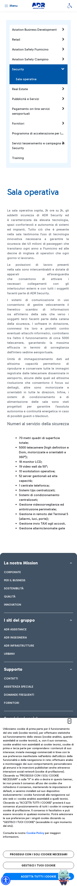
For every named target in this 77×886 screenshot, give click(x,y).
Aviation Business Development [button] (34, 29)
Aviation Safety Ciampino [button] (30, 59)
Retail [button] (16, 39)
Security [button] (18, 69)
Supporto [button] (13, 669)
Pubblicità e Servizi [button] (25, 99)
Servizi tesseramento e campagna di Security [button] (38, 145)
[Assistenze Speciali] (69, 5)
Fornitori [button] (18, 123)
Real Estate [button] (20, 89)
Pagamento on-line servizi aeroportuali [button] (31, 111)
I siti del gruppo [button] (19, 620)
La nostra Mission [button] (21, 563)
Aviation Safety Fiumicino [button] (30, 49)
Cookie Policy (35, 833)
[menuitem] (12, 572)
